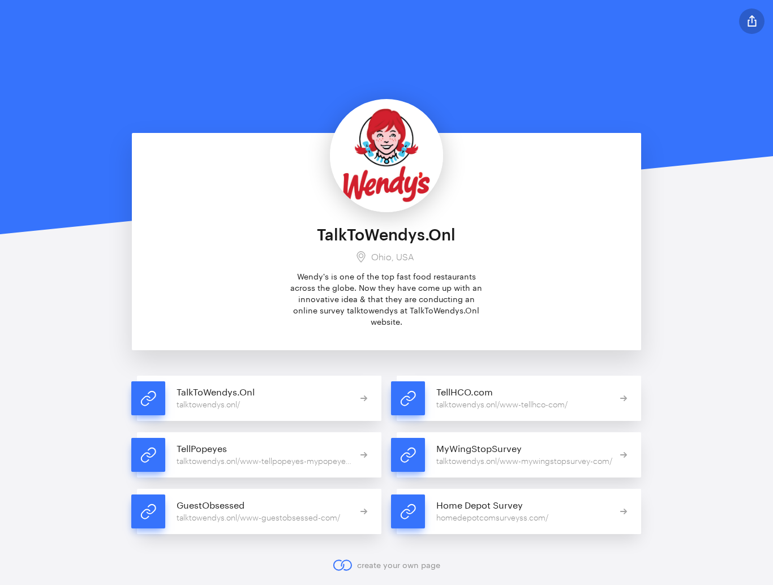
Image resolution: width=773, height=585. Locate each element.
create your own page (398, 565)
